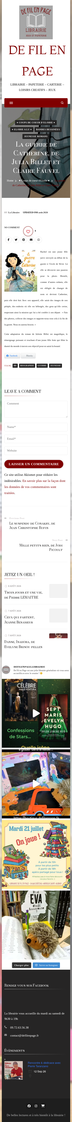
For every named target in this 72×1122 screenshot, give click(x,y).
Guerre (42, 365)
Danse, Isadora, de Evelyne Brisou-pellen (23, 644)
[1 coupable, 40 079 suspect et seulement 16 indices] (36, 925)
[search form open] (62, 103)
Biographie (27, 365)
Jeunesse (55, 365)
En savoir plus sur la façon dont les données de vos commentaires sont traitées (34, 487)
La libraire (14, 212)
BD (15, 365)
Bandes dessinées (48, 129)
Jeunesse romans (36, 136)
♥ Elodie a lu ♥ (22, 129)
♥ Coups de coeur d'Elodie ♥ (36, 122)
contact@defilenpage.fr (24, 1035)
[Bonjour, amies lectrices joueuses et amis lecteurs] (36, 854)
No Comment (12, 227)
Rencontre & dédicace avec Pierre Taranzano (44, 1064)
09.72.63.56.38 (19, 1027)
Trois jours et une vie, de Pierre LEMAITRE (23, 595)
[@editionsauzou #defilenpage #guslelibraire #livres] (36, 783)
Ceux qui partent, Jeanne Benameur (19, 619)
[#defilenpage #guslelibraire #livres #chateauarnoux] (36, 713)
